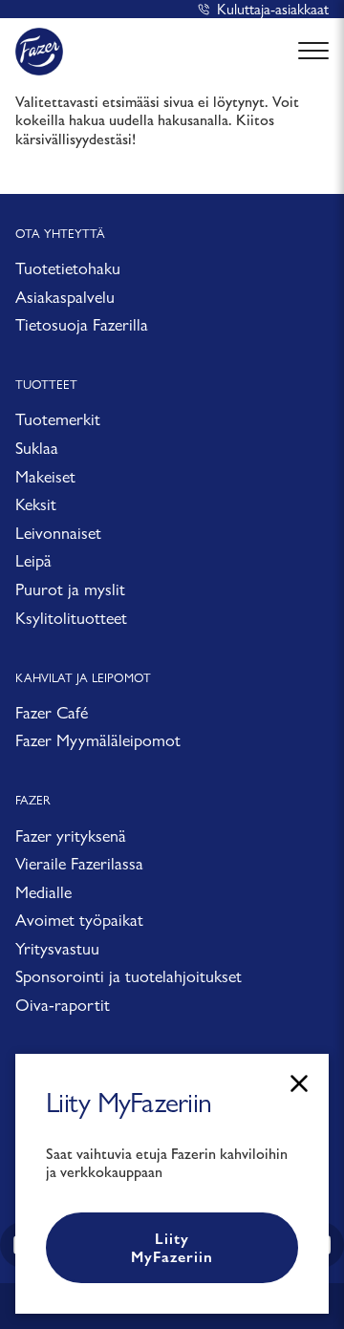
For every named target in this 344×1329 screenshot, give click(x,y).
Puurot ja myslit (70, 589)
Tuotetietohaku (67, 268)
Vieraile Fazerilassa (79, 863)
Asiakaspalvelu (65, 297)
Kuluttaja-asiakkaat (273, 9)
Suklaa (36, 448)
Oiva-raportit (62, 1005)
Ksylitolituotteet (71, 618)
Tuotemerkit (57, 419)
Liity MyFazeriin (172, 1248)
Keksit (35, 504)
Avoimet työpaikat (79, 920)
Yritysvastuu (57, 948)
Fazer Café (51, 712)
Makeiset (45, 476)
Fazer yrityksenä (70, 835)
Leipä (33, 560)
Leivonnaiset (58, 533)
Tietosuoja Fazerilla (81, 324)
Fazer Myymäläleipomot (98, 740)
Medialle (43, 892)
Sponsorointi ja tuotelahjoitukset (128, 976)
